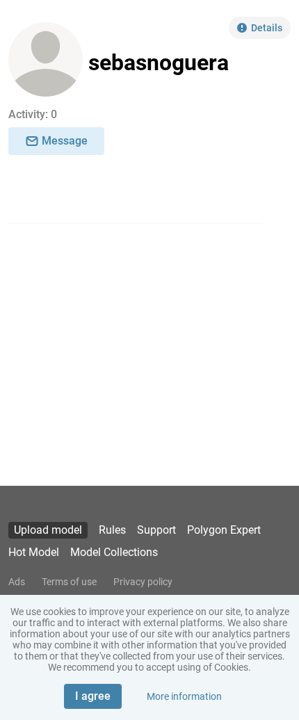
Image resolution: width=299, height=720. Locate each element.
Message (65, 140)
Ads (16, 581)
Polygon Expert (224, 530)
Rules (112, 530)
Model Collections (114, 552)
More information (184, 696)
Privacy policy (142, 581)
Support (156, 530)
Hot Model (33, 552)
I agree (93, 696)
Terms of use (69, 581)
